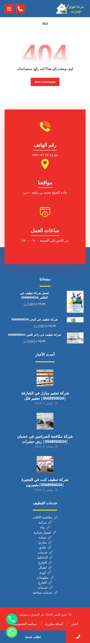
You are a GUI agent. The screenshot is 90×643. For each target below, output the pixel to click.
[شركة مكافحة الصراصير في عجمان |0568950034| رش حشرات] (45, 421)
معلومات (42, 577)
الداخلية (42, 557)
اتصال (43, 567)
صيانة (42, 537)
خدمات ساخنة (42, 592)
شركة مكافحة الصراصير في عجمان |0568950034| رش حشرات (45, 439)
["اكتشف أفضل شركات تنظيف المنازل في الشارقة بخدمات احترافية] (71, 8)
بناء (42, 527)
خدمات (43, 552)
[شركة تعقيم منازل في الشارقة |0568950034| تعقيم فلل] (45, 378)
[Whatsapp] (11, 632)
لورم (42, 572)
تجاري (42, 542)
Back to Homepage (45, 81)
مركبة (42, 522)
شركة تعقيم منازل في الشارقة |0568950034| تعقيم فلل (45, 395)
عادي (42, 547)
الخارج (42, 562)
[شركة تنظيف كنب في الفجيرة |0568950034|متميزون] (45, 464)
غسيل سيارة (42, 532)
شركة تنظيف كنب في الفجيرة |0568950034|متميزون (45, 482)
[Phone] (11, 619)
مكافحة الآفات (43, 517)
